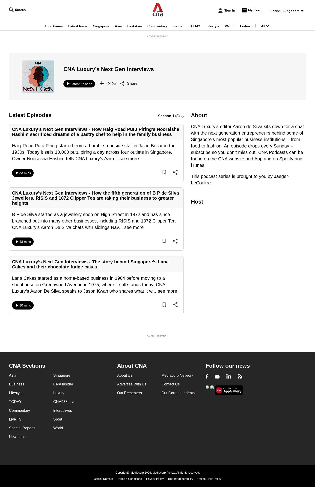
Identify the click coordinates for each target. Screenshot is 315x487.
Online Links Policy (209, 479)
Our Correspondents (178, 393)
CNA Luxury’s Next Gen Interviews (108, 69)
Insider (178, 26)
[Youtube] (217, 376)
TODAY (194, 26)
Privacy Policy (155, 479)
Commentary (157, 26)
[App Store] (212, 389)
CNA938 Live (64, 402)
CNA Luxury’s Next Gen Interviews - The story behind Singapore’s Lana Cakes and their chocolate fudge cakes (90, 264)
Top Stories (54, 26)
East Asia (134, 26)
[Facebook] (207, 376)
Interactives (62, 410)
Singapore (101, 26)
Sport (57, 419)
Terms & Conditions (129, 479)
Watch (230, 26)
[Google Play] (207, 389)
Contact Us (170, 384)
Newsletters (18, 437)
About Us (124, 375)
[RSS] (240, 376)
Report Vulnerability (180, 479)
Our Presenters (129, 393)
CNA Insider (63, 384)
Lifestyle (212, 26)
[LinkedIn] (228, 376)
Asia (118, 26)
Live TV (15, 419)
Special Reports (22, 428)
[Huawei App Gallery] (229, 390)
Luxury (58, 393)
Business (16, 384)
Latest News (78, 26)
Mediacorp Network (177, 375)
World (58, 428)
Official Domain (103, 479)
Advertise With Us (131, 384)
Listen (245, 26)
